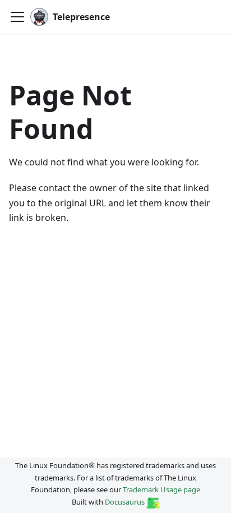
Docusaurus (125, 502)
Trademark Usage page (161, 489)
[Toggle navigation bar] (17, 16)
